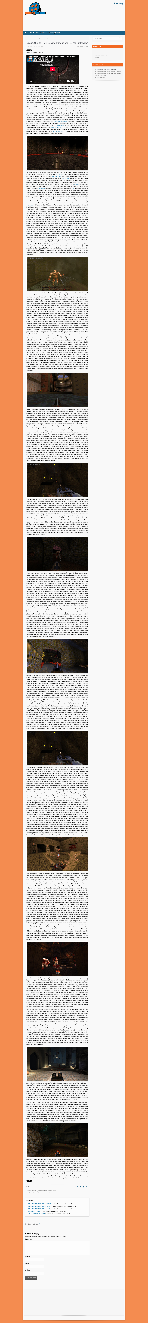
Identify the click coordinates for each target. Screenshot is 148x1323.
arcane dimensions (32, 1190)
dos (39, 1190)
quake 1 (41, 1192)
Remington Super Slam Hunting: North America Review (108, 73)
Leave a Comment (83, 46)
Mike (42, 46)
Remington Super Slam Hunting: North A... (40, 1209)
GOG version (59, 174)
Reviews (44, 33)
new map (77, 184)
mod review (53, 1190)
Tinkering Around (54, 33)
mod (49, 1190)
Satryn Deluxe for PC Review (36, 1213)
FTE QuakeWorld (59, 125)
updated (30, 205)
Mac (73, 188)
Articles (96, 51)
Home (26, 33)
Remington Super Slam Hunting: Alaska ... (40, 1204)
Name (27, 1256)
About (32, 33)
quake (37, 1192)
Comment (28, 1239)
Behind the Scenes (99, 53)
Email (27, 1263)
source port (48, 1192)
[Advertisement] (80, 16)
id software (44, 1190)
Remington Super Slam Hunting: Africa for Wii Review (108, 71)
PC (32, 1192)
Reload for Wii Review (34, 1211)
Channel (38, 33)
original (30, 1192)
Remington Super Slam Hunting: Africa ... (39, 1206)
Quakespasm (65, 178)
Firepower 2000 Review (100, 75)
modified (42, 188)
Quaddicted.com (56, 176)
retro (44, 1192)
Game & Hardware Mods (101, 55)
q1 (34, 1192)
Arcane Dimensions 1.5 (60, 131)
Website (27, 1270)
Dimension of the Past (60, 121)
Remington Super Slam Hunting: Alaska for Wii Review (108, 69)
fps (41, 1190)
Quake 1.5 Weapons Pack (58, 127)
